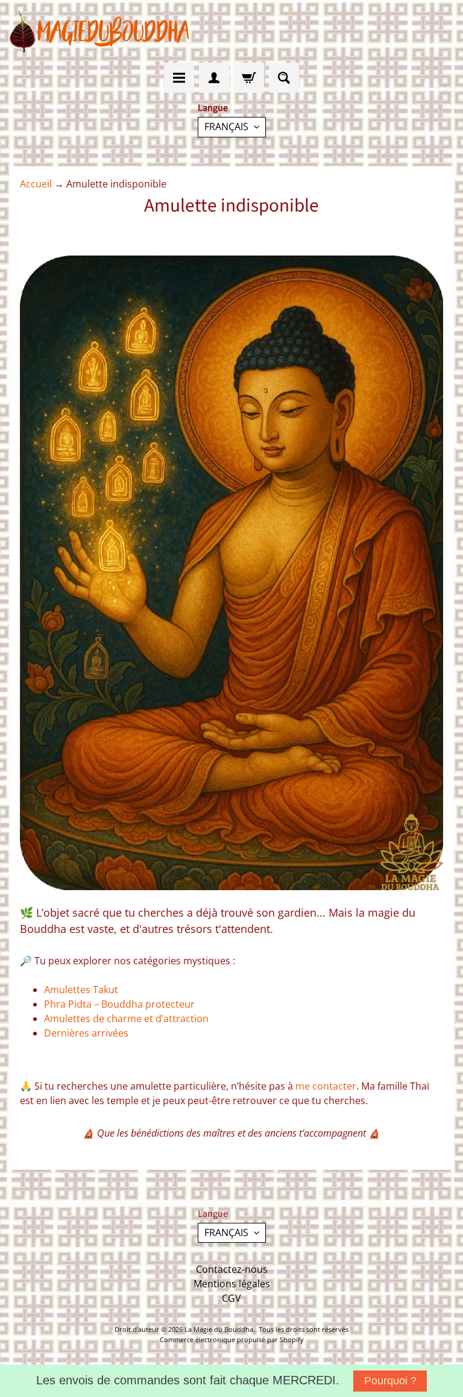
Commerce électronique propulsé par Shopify (232, 1339)
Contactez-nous (232, 1269)
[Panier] (249, 78)
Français (226, 126)
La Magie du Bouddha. (219, 1329)
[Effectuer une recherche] (284, 78)
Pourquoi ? (390, 1381)
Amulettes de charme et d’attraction (126, 1018)
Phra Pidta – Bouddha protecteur (119, 1004)
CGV (231, 1298)
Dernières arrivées (86, 1033)
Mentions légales (232, 1283)
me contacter (325, 1086)
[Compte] (214, 78)
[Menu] (179, 78)
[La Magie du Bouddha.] (100, 31)
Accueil (36, 183)
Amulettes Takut (81, 989)
